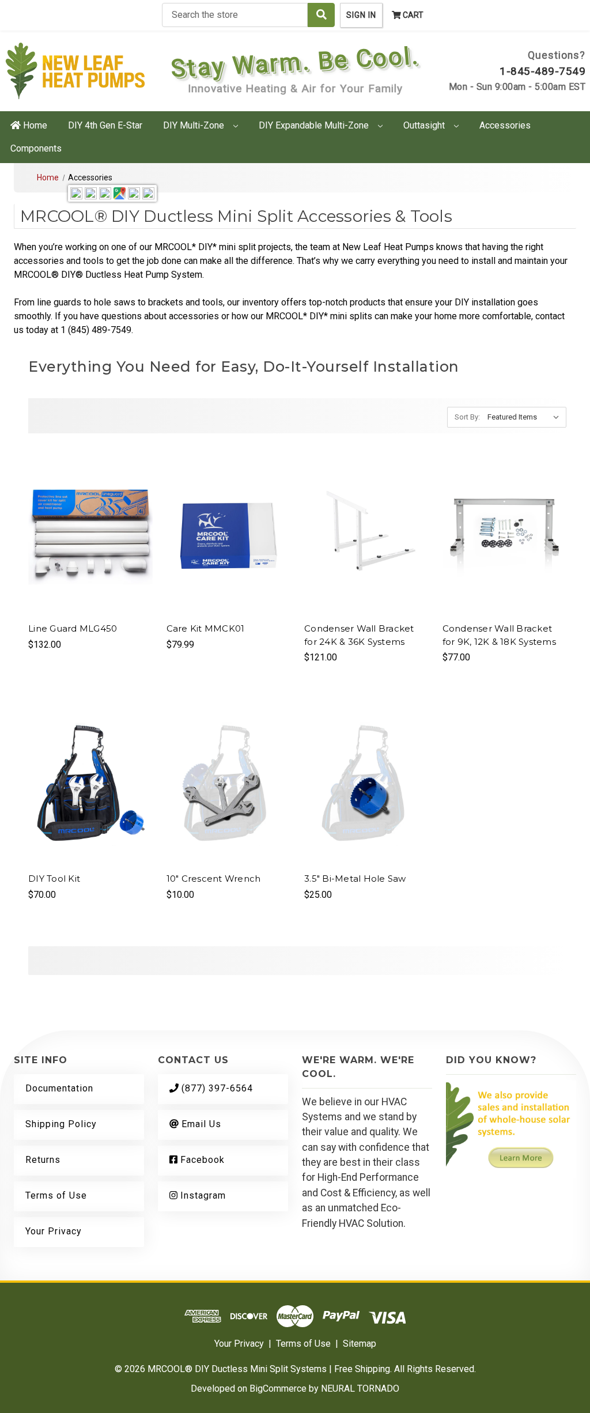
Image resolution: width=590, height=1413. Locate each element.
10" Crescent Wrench (214, 878)
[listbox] (526, 417)
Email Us (200, 1124)
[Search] (321, 15)
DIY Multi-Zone (194, 125)
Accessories (505, 125)
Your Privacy (53, 1231)
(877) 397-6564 (216, 1088)
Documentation (59, 1088)
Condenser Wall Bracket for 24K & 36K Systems (359, 635)
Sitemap (359, 1343)
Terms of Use (56, 1195)
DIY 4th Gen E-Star (105, 125)
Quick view (90, 510)
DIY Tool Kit (54, 878)
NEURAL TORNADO (360, 1388)
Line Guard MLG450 (72, 628)
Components (36, 148)
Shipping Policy (61, 1124)
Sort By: (467, 417)
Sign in (361, 15)
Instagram (201, 1195)
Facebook (201, 1159)
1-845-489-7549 (542, 71)
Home (34, 125)
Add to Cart (90, 556)
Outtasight (425, 125)
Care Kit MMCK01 (206, 628)
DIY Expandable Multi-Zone (315, 125)
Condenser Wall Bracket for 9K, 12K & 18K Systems (499, 635)
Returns (42, 1159)
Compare (86, 533)
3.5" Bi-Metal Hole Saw (355, 878)
